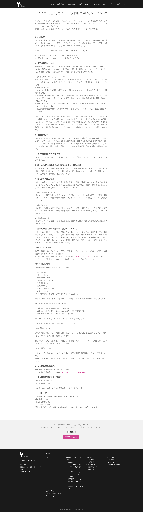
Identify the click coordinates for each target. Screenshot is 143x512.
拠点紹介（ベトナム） (75, 479)
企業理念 (111, 460)
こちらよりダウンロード (83, 256)
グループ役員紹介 (114, 464)
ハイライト (112, 462)
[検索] (125, 4)
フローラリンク (75, 472)
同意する (73, 432)
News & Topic (50, 496)
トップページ (50, 457)
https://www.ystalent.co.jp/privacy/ (73, 372)
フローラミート (75, 469)
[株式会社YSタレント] (22, 4)
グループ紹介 (115, 4)
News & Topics (100, 4)
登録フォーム (92, 467)
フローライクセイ (76, 464)
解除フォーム (92, 469)
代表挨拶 (91, 462)
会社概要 (91, 460)
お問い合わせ (50, 491)
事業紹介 (71, 462)
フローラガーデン (76, 467)
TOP (52, 4)
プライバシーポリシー (53, 493)
